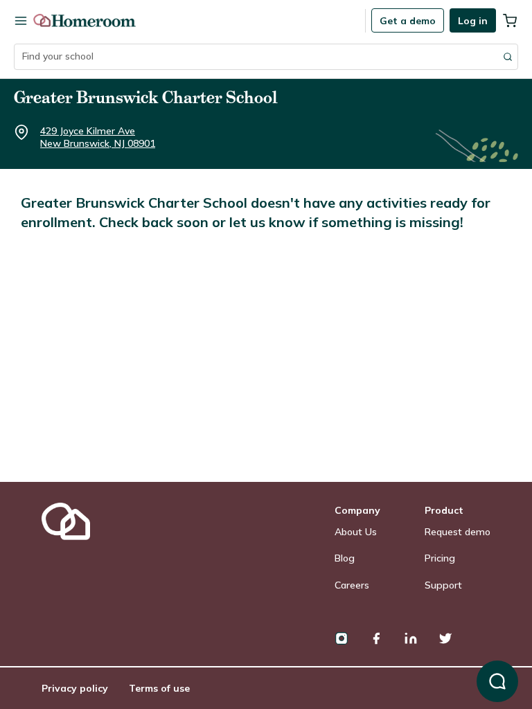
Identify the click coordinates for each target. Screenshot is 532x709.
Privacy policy (75, 688)
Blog (345, 558)
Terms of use (159, 688)
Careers (352, 585)
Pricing (440, 558)
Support (443, 585)
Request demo (457, 532)
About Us (356, 532)
